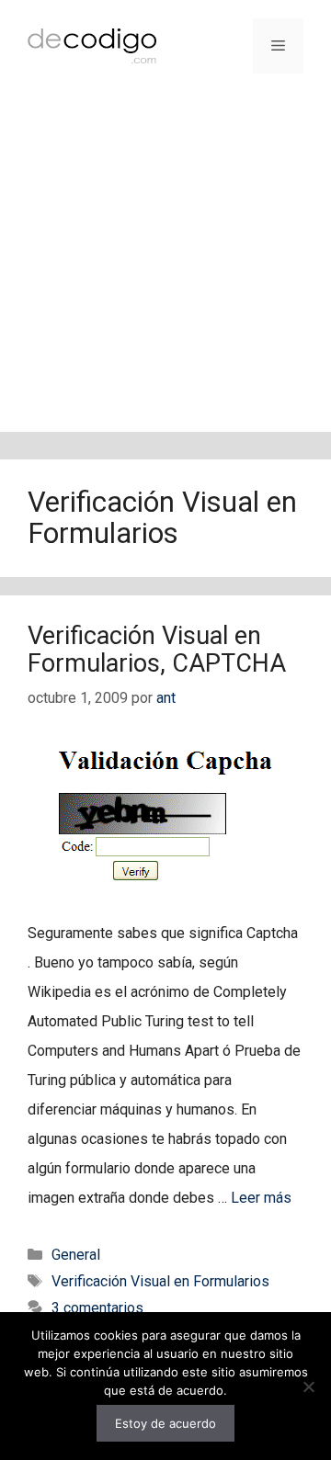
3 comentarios (97, 1308)
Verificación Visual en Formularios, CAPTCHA (157, 649)
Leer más (261, 1197)
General (75, 1254)
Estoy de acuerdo (165, 1423)
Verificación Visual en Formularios (160, 1281)
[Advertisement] (165, 266)
